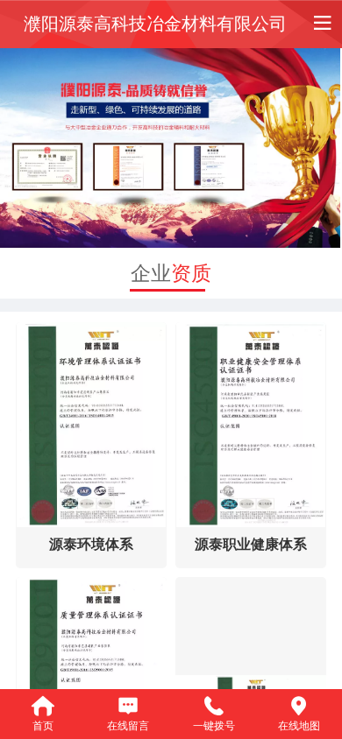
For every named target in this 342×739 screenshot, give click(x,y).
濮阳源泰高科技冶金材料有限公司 (155, 23)
